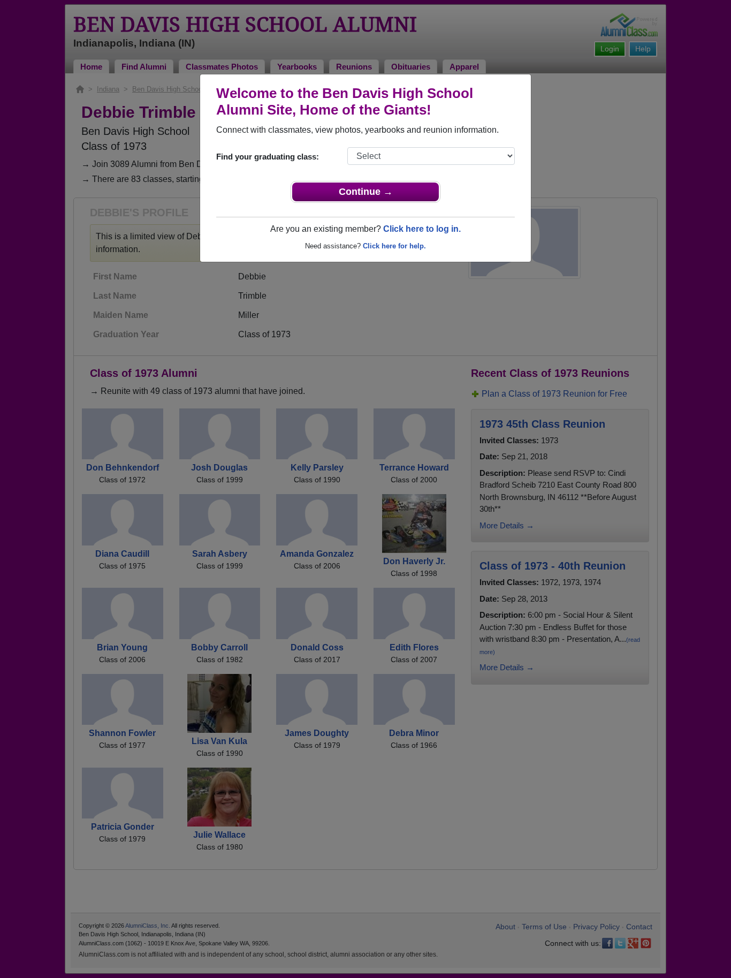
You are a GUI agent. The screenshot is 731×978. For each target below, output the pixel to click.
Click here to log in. (422, 228)
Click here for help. (394, 246)
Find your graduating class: (267, 156)
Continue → (366, 191)
